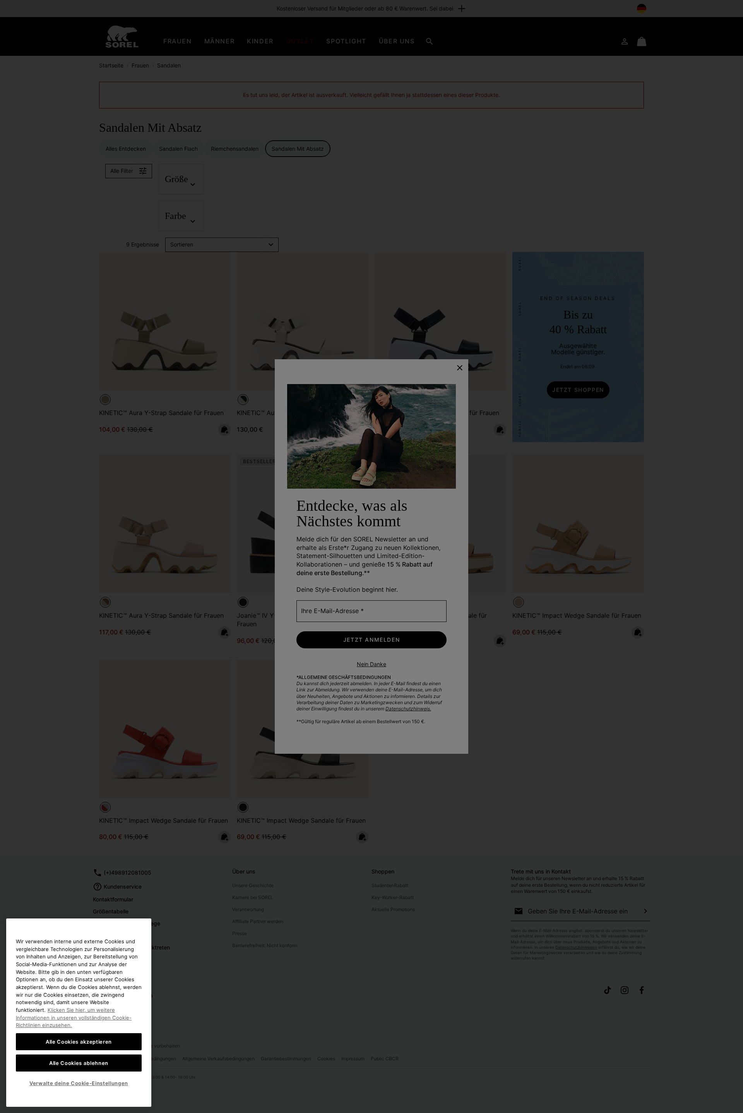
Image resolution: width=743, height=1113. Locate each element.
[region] (78, 1012)
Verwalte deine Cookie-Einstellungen (78, 1083)
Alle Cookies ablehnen (78, 1063)
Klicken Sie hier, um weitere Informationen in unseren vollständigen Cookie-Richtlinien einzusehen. (74, 1017)
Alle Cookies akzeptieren (79, 1042)
